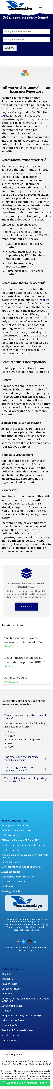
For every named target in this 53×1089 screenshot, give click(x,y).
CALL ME (9, 47)
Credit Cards (8, 886)
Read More (11, 646)
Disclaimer (7, 993)
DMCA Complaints (11, 1005)
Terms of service (11, 988)
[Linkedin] (35, 941)
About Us (6, 974)
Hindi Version (9, 1040)
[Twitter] (23, 941)
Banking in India (10, 891)
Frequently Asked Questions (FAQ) (21, 1015)
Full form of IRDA (15, 677)
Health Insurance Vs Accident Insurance (24, 845)
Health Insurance (11, 850)
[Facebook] (18, 941)
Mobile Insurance (11, 1035)
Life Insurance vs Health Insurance (21, 867)
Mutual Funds (9, 1025)
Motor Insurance (10, 871)
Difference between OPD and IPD (20, 840)
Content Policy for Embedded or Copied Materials (25, 999)
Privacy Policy (9, 984)
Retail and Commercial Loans (18, 1030)
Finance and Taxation (13, 881)
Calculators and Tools (13, 1020)
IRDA (4, 115)
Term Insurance (10, 862)
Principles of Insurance (14, 825)
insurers (43, 299)
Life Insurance (9, 835)
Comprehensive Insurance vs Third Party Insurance (24, 856)
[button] (40, 6)
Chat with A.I (26, 607)
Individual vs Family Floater (17, 830)
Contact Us (7, 979)
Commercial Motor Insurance (18, 876)
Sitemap (6, 1010)
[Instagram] (29, 941)
